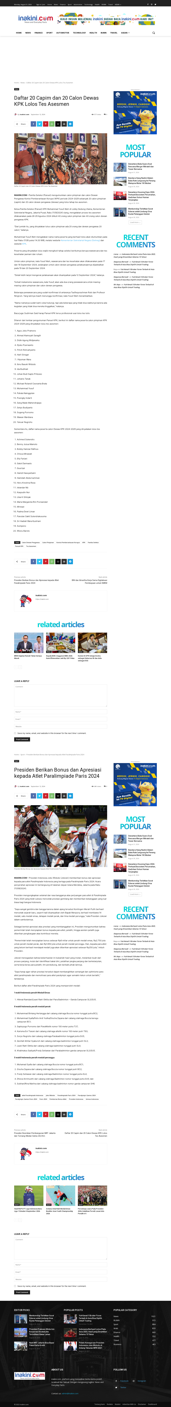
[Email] (58, 124)
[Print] (64, 124)
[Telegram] (70, 124)
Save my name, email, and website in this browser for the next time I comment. (52, 733)
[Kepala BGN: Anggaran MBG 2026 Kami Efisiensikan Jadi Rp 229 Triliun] (60, 643)
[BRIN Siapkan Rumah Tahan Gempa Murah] (28, 643)
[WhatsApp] (52, 124)
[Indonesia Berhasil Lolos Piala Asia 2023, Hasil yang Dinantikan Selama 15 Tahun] (70, 1332)
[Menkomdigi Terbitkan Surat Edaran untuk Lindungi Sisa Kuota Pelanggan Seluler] (120, 212)
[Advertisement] (85, 56)
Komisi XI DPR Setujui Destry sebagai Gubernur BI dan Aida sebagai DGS (90, 658)
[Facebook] (147, 4)
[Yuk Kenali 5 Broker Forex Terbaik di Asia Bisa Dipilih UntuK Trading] (70, 1318)
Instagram (142, 1381)
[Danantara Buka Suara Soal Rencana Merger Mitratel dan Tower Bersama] (120, 167)
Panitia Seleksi (93, 542)
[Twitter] (155, 4)
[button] (153, 33)
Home (16, 83)
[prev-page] (16, 667)
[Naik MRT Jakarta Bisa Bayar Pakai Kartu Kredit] (20, 1346)
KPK (24, 244)
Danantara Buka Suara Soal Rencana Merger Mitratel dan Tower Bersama (141, 166)
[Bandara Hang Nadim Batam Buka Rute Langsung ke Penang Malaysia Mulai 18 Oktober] (120, 181)
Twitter (123, 1387)
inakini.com (24, 114)
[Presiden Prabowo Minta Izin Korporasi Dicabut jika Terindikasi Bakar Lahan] (20, 1332)
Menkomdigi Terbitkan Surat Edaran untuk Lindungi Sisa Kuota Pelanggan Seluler (140, 211)
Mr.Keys (117, 284)
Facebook (124, 1381)
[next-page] (20, 667)
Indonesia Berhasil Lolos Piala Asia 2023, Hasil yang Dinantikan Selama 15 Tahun (93, 1331)
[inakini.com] (16, 114)
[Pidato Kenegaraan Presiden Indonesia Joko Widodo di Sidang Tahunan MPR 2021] (70, 1346)
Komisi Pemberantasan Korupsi (68, 542)
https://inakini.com (42, 599)
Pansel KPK (19, 546)
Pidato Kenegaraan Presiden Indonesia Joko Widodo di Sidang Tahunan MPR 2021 (91, 1345)
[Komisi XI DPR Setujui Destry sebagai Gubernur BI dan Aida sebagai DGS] (92, 643)
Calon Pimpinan (48, 542)
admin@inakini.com (70, 1393)
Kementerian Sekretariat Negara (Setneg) (80, 240)
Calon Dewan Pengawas (31, 542)
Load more (134, 222)
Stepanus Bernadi (121, 262)
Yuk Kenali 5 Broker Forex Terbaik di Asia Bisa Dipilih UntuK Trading (90, 1318)
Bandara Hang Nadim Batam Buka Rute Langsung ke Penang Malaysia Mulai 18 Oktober (141, 180)
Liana (116, 254)
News (23, 83)
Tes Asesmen (31, 546)
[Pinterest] (45, 124)
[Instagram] (151, 4)
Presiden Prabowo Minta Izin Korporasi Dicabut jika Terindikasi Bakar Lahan (41, 1331)
